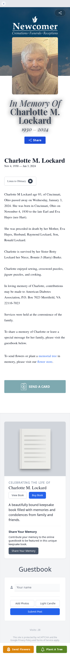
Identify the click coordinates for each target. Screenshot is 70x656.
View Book (18, 495)
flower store (44, 361)
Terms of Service (44, 640)
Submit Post (35, 611)
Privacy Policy (25, 640)
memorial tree (48, 356)
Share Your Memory (23, 550)
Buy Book (37, 495)
